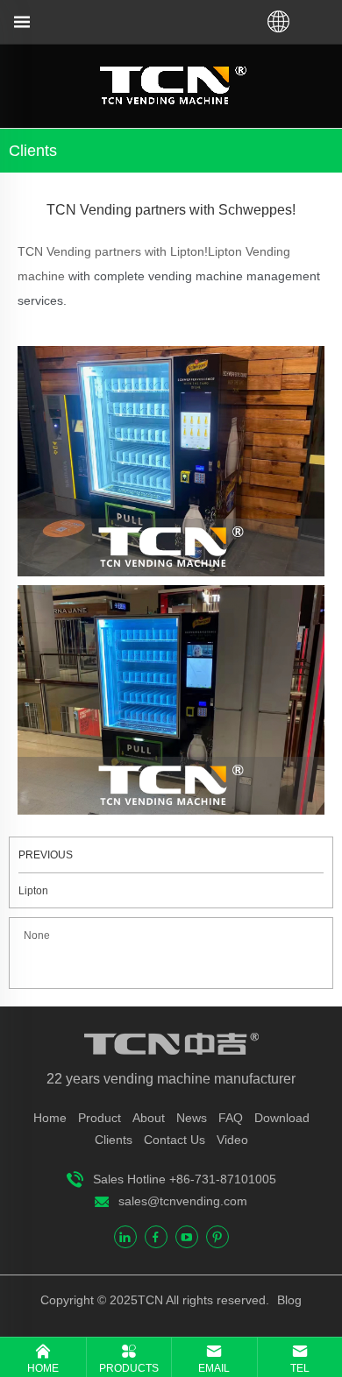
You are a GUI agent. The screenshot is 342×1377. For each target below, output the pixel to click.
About (148, 1118)
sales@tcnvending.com (182, 1201)
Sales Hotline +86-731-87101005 (184, 1179)
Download (282, 1118)
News (191, 1118)
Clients (113, 1140)
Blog (288, 1300)
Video (232, 1140)
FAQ (230, 1118)
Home (50, 1118)
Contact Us (174, 1140)
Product (99, 1118)
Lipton (33, 891)
